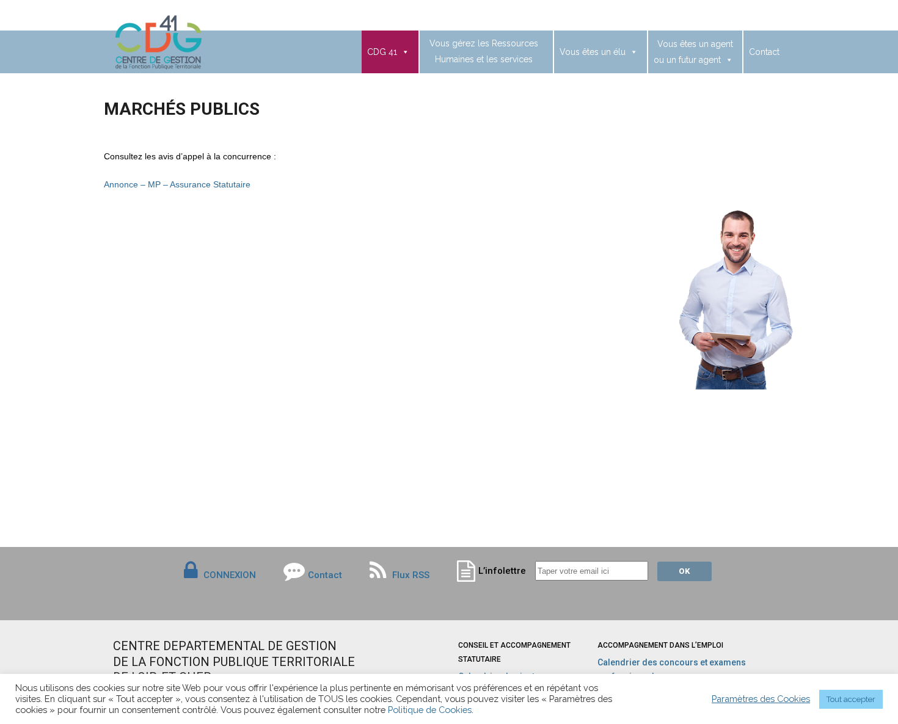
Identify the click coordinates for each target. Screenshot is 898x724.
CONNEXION (229, 575)
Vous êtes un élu (593, 52)
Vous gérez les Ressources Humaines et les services (483, 51)
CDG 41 (382, 52)
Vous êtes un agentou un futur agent (693, 52)
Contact (764, 52)
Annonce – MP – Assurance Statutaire (177, 184)
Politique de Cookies (430, 709)
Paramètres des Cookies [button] (761, 698)
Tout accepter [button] (851, 699)
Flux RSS (409, 575)
